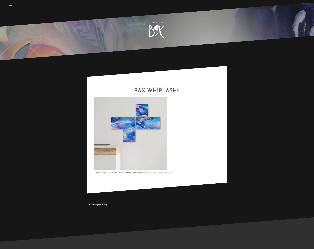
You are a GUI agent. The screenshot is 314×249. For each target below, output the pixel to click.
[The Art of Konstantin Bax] (157, 31)
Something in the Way (98, 204)
